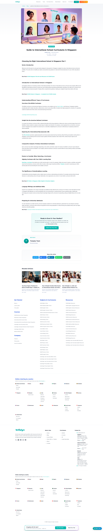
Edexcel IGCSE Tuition (18, 331)
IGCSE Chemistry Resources (71, 312)
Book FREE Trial (84, 1)
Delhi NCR (42, 396)
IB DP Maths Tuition (44, 340)
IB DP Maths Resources (70, 333)
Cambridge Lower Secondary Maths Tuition (48, 356)
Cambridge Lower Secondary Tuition (21, 324)
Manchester (67, 396)
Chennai (42, 401)
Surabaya (79, 410)
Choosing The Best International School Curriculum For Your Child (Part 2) (42, 209)
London (66, 394)
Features (16, 338)
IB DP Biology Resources (70, 338)
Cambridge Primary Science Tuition (46, 368)
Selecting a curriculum (27, 162)
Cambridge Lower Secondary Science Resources (75, 345)
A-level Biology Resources (71, 331)
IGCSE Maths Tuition (44, 303)
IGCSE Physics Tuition (44, 314)
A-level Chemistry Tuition (44, 335)
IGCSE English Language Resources (72, 305)
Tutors (44, 1)
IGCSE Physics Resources (71, 310)
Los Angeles (18, 418)
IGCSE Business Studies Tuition (46, 324)
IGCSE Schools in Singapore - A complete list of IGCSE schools (41, 94)
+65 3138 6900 (83, 440)
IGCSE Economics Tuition (45, 321)
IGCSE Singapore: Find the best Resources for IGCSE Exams (41, 76)
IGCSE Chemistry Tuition (44, 317)
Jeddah (66, 409)
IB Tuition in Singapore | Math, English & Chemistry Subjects (40, 181)
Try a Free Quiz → (61, 527)
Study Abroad (57, 1)
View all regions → (42, 381)
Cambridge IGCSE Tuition (19, 329)
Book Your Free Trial (51, 227)
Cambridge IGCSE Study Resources (29, 114)
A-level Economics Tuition (45, 338)
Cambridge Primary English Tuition (46, 366)
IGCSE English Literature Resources (72, 307)
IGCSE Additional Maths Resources (72, 324)
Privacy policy (16, 341)
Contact (48, 443)
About (48, 441)
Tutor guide (16, 307)
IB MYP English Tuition (44, 354)
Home (23, 6)
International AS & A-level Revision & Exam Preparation (24, 322)
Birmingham (67, 398)
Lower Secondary (65, 439)
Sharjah (17, 484)
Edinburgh (67, 399)
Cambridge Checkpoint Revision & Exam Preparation (24, 326)
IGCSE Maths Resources (70, 303)
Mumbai (42, 394)
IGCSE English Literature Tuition (46, 310)
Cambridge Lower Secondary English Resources (75, 342)
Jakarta (78, 407)
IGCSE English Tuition (44, 307)
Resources (38, 1)
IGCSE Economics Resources (71, 317)
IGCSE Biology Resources (70, 314)
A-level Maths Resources (70, 326)
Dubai (17, 385)
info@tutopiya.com (81, 432)
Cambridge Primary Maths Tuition (46, 363)
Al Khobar (67, 410)
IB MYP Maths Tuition (44, 349)
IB (62, 437)
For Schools (70, 1)
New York (18, 416)
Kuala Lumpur (30, 394)
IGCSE (63, 433)
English (58, 106)
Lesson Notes (50, 437)
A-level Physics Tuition (44, 331)
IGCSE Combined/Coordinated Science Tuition (49, 312)
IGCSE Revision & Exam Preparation (21, 315)
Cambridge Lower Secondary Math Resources (74, 340)
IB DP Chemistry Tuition (44, 345)
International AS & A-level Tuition (20, 319)
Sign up (15, 303)
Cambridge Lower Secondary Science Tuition (48, 361)
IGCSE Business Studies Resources (72, 319)
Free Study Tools (50, 1)
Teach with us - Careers (52, 439)
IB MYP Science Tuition (44, 352)
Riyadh (66, 407)
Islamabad (55, 398)
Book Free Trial (71, 527)
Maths (62, 106)
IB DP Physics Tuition (44, 342)
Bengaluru (42, 398)
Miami (17, 515)
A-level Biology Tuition (44, 333)
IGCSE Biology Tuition (44, 319)
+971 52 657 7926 (84, 449)
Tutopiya (62, 164)
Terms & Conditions (18, 343)
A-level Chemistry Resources (71, 328)
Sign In (77, 1)
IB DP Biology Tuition (44, 347)
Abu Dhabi (18, 387)
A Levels (63, 435)
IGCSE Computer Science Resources (73, 321)
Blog (28, 6)
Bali (78, 409)
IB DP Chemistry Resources (71, 335)
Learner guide (17, 305)
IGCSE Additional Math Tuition (46, 305)
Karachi (54, 394)
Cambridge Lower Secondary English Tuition (48, 359)
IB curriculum (27, 134)
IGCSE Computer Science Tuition (46, 326)
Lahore (54, 396)
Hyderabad (43, 399)
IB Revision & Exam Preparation (20, 317)
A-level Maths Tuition (44, 328)
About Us (64, 1)
